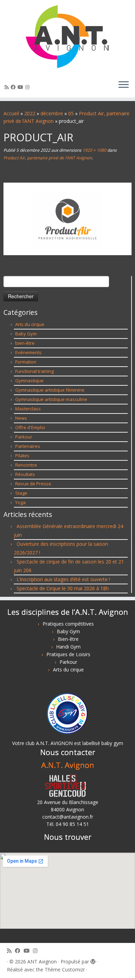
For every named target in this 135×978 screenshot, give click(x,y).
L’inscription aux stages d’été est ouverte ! (63, 579)
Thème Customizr (65, 969)
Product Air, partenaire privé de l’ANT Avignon (47, 158)
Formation (25, 362)
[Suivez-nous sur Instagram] (28, 87)
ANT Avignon (42, 961)
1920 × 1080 (93, 150)
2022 (29, 113)
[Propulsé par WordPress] (92, 960)
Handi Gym (68, 646)
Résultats (25, 474)
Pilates (22, 455)
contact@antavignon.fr (67, 816)
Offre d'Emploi (30, 427)
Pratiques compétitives (68, 623)
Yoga (20, 502)
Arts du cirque (29, 324)
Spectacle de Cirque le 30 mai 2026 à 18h (63, 588)
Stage (21, 493)
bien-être (25, 343)
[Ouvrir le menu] (123, 85)
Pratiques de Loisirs (68, 654)
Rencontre (26, 465)
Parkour (23, 437)
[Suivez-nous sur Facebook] (14, 87)
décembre (51, 113)
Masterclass (28, 409)
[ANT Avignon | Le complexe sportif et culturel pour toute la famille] (67, 37)
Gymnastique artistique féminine (49, 390)
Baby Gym (26, 334)
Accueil (11, 113)
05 (71, 113)
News (21, 418)
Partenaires (27, 446)
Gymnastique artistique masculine (51, 399)
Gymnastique (29, 380)
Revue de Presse (33, 483)
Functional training (34, 371)
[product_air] (67, 218)
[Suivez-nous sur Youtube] (21, 87)
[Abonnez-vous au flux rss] (7, 87)
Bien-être (68, 639)
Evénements (28, 352)
